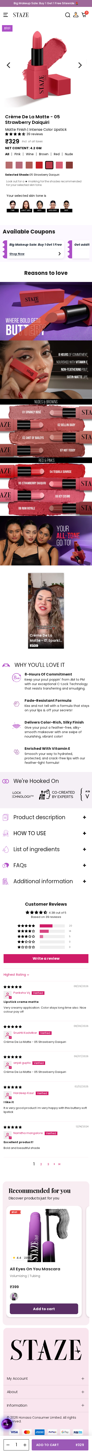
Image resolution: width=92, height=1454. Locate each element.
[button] (67, 14)
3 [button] (48, 1164)
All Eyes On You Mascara (35, 1269)
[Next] (80, 65)
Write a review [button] (46, 958)
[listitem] (14, 1296)
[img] (13, 987)
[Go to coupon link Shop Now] (59, 253)
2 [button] (41, 1164)
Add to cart (44, 1308)
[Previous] (9, 65)
